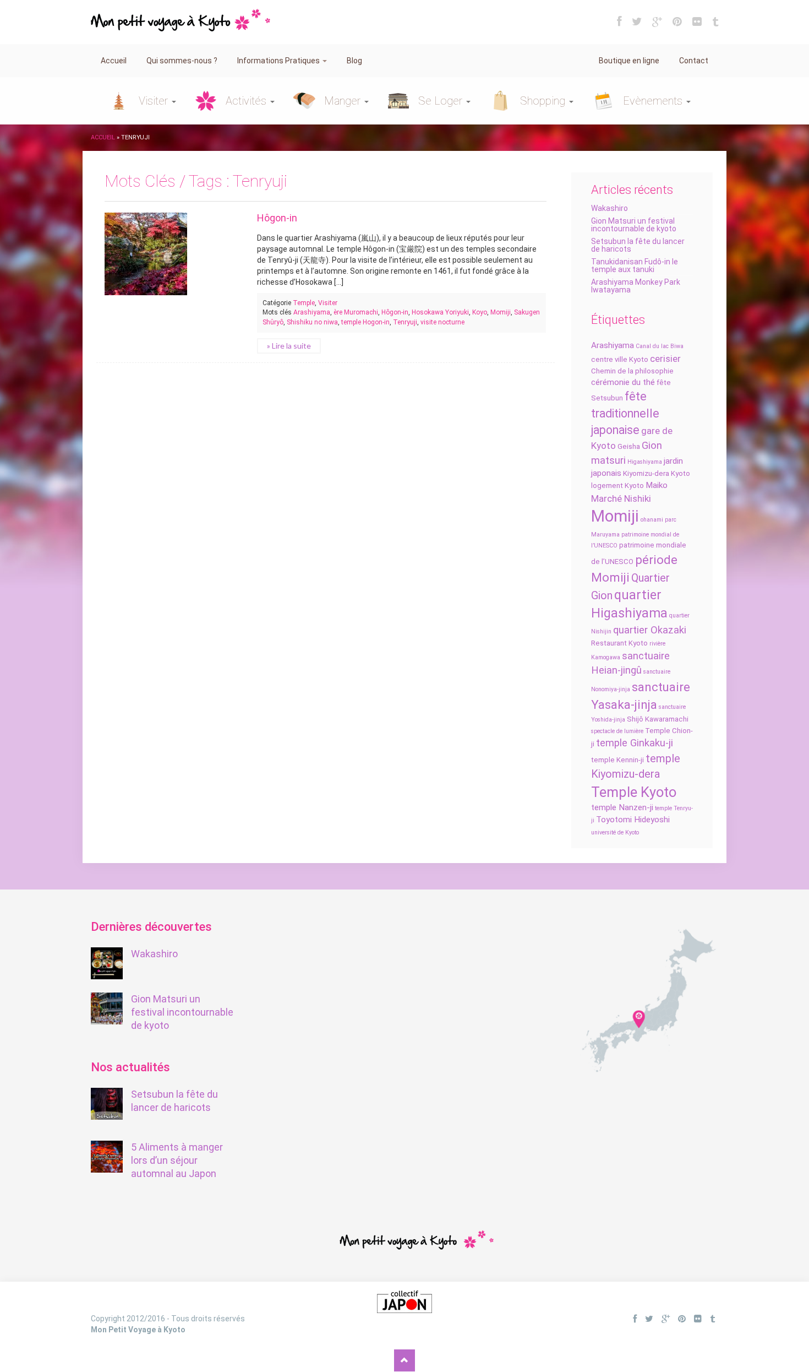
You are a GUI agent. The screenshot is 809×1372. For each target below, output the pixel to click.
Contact (693, 60)
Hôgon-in (277, 218)
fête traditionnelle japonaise (625, 413)
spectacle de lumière (617, 731)
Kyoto (680, 473)
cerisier (665, 358)
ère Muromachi (356, 312)
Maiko (657, 485)
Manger (343, 100)
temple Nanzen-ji (622, 807)
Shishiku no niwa (312, 322)
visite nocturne (442, 322)
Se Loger (441, 100)
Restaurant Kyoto (619, 643)
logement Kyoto (617, 485)
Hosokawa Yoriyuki (440, 312)
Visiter (155, 100)
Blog (354, 60)
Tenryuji (405, 322)
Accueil (114, 60)
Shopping (544, 100)
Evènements (654, 100)
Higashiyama (644, 461)
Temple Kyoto (633, 792)
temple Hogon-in (365, 322)
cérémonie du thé (623, 382)
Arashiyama (612, 345)
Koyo (479, 312)
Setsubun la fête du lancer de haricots (638, 245)
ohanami (652, 519)
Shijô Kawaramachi (657, 719)
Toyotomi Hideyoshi (633, 820)
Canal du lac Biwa (660, 346)
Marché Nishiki (621, 498)
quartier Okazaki (649, 630)
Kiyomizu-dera (646, 473)
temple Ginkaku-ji (634, 743)
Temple (304, 303)
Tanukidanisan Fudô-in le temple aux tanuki (634, 265)
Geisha (628, 446)
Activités (247, 100)
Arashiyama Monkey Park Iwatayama (635, 286)
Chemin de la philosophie (632, 371)
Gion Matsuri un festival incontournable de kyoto (633, 224)
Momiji (615, 516)
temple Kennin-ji (617, 760)
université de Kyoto (615, 832)
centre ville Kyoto (619, 359)
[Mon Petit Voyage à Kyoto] (180, 14)
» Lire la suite (289, 345)
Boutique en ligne (629, 60)
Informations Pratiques (279, 60)
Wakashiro (609, 208)
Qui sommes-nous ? (181, 60)
